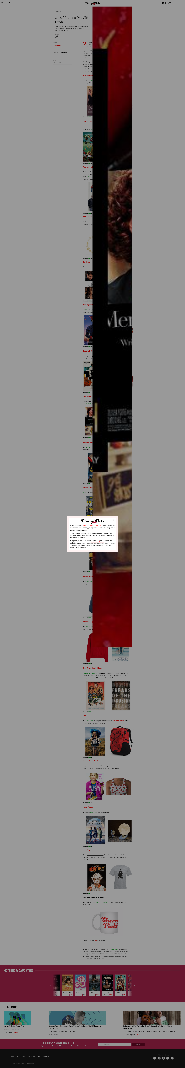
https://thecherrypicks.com (97, 542)
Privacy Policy (98, 525)
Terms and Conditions (86, 525)
